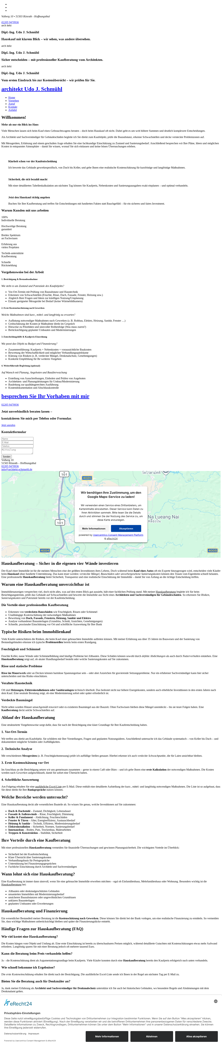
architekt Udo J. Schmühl (31, 89)
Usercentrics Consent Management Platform (118, 534)
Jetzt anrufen (8, 425)
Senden (6, 456)
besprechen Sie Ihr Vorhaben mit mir (45, 396)
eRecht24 (112, 538)
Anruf (11, 103)
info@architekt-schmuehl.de (16, 469)
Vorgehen (13, 100)
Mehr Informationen (93, 528)
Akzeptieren (126, 528)
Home (11, 97)
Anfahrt (12, 110)
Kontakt (12, 106)
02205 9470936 (10, 22)
